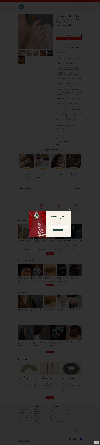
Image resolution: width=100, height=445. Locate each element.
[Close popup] (70, 210)
